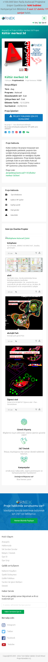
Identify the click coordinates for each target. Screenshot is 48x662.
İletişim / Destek (8, 553)
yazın (28, 479)
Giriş (36, 23)
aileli (9, 275)
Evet (25, 96)
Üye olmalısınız (16, 195)
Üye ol (44, 23)
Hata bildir (14, 215)
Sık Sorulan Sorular (9, 549)
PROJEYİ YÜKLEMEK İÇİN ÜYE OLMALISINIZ (25, 117)
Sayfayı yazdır (15, 205)
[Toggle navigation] (44, 18)
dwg (12, 89)
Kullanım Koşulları (9, 571)
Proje (14, 30)
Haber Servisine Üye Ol (13, 612)
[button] (7, 55)
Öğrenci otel (12, 400)
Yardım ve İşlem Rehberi (12, 582)
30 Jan (10, 253)
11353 (38, 80)
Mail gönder (15, 210)
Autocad (18, 92)
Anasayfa (5, 30)
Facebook (11, 638)
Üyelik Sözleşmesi (9, 575)
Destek (5, 586)
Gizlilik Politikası (8, 578)
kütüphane (11, 243)
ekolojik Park (13, 333)
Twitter (10, 631)
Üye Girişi (5, 560)
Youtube (11, 644)
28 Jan (10, 292)
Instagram (11, 625)
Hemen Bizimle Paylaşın (24, 521)
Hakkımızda (6, 545)
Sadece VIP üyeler (17, 200)
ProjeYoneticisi (18, 80)
